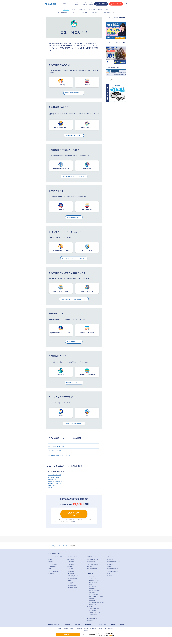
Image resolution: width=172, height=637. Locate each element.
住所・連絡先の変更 (92, 586)
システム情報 (65, 628)
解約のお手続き (92, 600)
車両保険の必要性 (110, 564)
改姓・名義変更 (92, 592)
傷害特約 (71, 582)
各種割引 (49, 568)
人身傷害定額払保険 (73, 578)
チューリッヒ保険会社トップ (54, 624)
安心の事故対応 (52, 479)
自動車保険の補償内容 (72, 556)
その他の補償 (69, 580)
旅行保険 (100, 9)
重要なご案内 (110, 628)
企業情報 (59, 628)
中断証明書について (92, 604)
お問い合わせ (90, 620)
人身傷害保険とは (110, 575)
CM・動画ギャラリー (51, 573)
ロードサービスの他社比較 (52, 564)
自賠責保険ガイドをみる (72, 382)
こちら (74, 521)
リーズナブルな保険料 (53, 477)
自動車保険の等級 (110, 559)
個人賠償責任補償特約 (73, 587)
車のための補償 (70, 566)
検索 (126, 4)
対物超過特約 (71, 564)
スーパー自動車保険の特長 (63, 12)
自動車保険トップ (55, 553)
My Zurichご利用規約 (102, 628)
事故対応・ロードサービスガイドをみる (73, 258)
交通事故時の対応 (110, 566)
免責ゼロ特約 (71, 573)
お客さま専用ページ (102, 3)
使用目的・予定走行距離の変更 (94, 594)
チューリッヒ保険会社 (61, 3)
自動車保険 (66, 9)
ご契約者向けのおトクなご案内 (94, 612)
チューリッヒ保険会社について (53, 571)
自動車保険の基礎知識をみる (73, 93)
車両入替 (90, 584)
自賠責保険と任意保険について (92, 559)
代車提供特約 (71, 571)
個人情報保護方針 (79, 628)
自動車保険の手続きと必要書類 (112, 568)
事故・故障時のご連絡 (93, 582)
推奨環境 (72, 628)
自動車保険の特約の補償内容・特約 (113, 561)
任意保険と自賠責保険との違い (112, 571)
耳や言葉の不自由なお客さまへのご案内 (96, 602)
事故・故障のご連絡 (117, 3)
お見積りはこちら (68, 634)
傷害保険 (106, 9)
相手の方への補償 (70, 559)
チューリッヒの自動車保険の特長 (55, 556)
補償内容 (75, 12)
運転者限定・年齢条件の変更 (94, 590)
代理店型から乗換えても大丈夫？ (93, 564)
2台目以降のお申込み (93, 614)
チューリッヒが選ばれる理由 (89, 634)
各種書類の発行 (92, 598)
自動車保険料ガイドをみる (73, 135)
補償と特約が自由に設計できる (92, 568)
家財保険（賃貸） (92, 9)
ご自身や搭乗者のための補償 (72, 575)
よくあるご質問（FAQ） (92, 618)
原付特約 (71, 583)
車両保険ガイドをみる (73, 217)
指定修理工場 (50, 561)
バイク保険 (73, 9)
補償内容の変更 (92, 588)
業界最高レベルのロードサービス (56, 481)
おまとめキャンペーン (93, 610)
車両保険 (71, 568)
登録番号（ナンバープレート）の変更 (96, 596)
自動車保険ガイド (110, 556)
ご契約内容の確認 (92, 578)
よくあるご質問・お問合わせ (108, 12)
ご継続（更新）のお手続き (94, 580)
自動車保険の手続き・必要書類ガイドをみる (73, 299)
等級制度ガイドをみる (73, 341)
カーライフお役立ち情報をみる (72, 423)
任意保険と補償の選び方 (91, 561)
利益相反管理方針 (93, 628)
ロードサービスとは (110, 573)
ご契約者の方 (94, 12)
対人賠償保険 (71, 561)
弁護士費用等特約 (72, 585)
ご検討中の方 (84, 12)
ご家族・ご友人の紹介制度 (94, 608)
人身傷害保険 (71, 576)
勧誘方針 (86, 628)
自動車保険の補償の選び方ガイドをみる (73, 176)
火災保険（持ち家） (82, 9)
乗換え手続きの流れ (90, 566)
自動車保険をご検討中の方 (54, 483)
